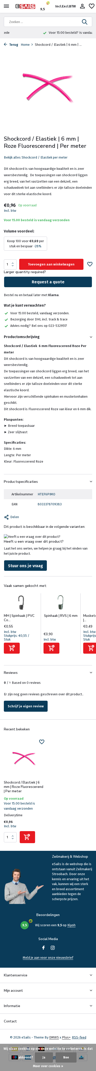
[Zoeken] (85, 21)
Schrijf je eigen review (26, 706)
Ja (43, 1057)
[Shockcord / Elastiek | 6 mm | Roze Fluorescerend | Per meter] (24, 759)
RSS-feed (79, 1037)
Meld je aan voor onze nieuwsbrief (48, 958)
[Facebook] (43, 948)
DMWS (54, 1037)
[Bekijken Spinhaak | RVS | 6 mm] (61, 603)
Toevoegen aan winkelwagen (51, 264)
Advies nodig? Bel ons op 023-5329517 (38, 326)
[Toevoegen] (12, 648)
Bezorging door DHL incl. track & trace (39, 319)
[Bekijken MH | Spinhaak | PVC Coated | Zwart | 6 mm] (21, 603)
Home (25, 45)
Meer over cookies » (48, 1066)
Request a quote (48, 282)
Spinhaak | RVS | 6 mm (61, 615)
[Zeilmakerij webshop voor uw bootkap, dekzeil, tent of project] (27, 6)
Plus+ (66, 1037)
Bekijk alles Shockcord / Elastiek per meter (36, 157)
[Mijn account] (82, 6)
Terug (13, 45)
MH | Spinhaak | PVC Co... (19, 617)
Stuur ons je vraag (25, 565)
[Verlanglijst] (91, 6)
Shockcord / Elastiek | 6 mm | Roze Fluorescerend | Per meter (23, 787)
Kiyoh (71, 925)
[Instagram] (53, 948)
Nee (66, 1057)
